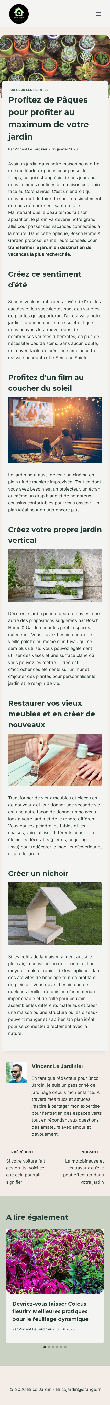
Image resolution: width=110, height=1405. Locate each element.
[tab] (44, 1347)
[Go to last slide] (14, 1285)
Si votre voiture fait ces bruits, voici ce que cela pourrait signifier (25, 1167)
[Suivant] (95, 1285)
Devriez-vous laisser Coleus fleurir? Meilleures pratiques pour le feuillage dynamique (50, 1311)
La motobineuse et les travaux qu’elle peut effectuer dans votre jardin (83, 1167)
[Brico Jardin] (19, 14)
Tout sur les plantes (28, 90)
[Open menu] (98, 13)
